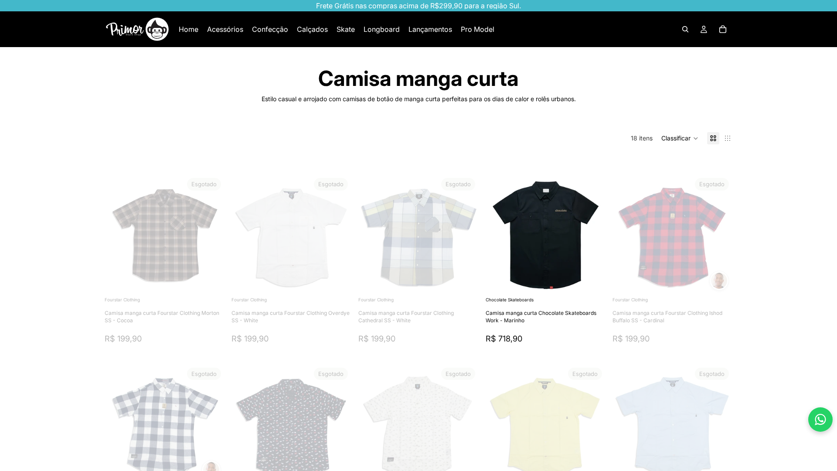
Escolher (599, 281)
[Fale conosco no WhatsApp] (820, 419)
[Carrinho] (722, 29)
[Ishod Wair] (719, 280)
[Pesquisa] (685, 29)
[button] (679, 138)
